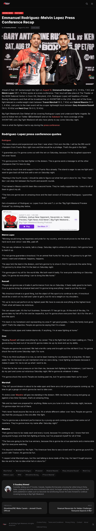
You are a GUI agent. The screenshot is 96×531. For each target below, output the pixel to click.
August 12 (47, 90)
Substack (56, 117)
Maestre (19, 395)
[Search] (87, 4)
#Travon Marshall (48, 475)
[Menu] (92, 4)
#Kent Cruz (86, 471)
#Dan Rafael (7, 471)
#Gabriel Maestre (52, 471)
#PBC (20, 475)
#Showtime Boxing (32, 475)
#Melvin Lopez (8, 475)
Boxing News (8, 13)
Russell (13, 340)
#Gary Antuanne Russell (70, 471)
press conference (51, 125)
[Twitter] (93, 524)
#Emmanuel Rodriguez (23, 471)
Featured (19, 13)
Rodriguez (6, 140)
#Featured (38, 471)
